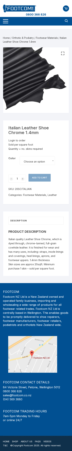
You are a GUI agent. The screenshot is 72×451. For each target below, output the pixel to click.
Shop (15, 441)
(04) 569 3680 (12, 399)
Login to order (16, 140)
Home (6, 37)
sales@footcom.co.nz (17, 395)
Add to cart (39, 177)
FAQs (38, 441)
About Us (26, 441)
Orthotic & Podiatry (23, 37)
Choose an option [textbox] (34, 161)
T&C (5, 445)
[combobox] (37, 160)
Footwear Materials (47, 37)
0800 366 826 (36, 14)
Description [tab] (18, 220)
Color (12, 158)
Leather (52, 195)
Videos (47, 441)
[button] (62, 53)
